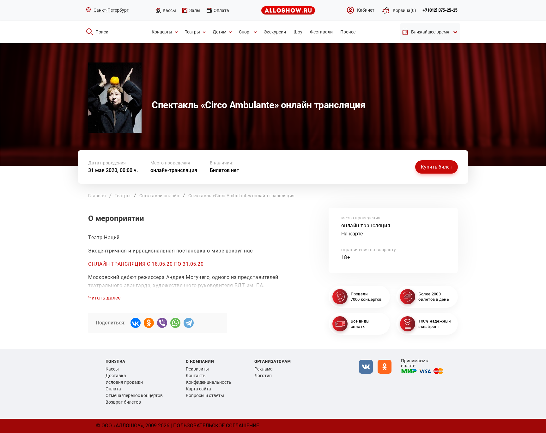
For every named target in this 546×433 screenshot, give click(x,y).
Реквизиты (197, 368)
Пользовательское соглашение (216, 426)
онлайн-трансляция (173, 170)
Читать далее (104, 298)
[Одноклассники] (149, 323)
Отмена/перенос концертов (134, 395)
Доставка (116, 375)
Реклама (263, 368)
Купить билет (436, 167)
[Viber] (162, 323)
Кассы (112, 368)
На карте (352, 234)
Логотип (263, 375)
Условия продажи (124, 382)
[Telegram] (189, 323)
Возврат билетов (123, 402)
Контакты (196, 375)
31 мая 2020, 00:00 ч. (113, 170)
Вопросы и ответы (205, 395)
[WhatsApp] (175, 323)
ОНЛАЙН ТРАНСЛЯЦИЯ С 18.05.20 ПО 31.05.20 (145, 264)
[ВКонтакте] (135, 323)
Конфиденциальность (208, 382)
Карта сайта (198, 388)
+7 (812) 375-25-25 (440, 10)
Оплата (113, 388)
